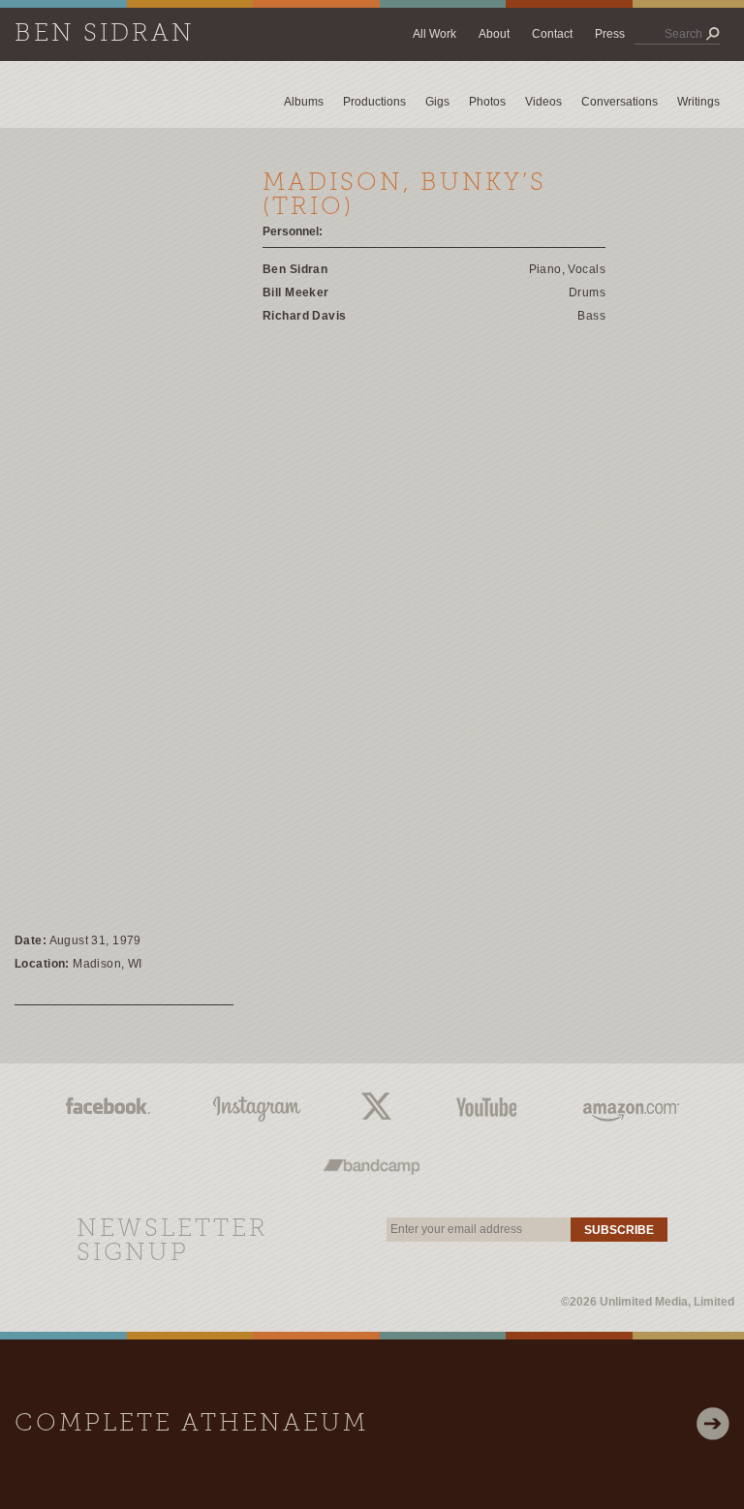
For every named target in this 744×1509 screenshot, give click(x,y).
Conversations (619, 101)
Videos (543, 101)
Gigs (437, 101)
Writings (698, 101)
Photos (487, 101)
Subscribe (619, 1230)
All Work (434, 34)
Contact (552, 34)
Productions (374, 101)
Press (610, 34)
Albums (304, 101)
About (494, 34)
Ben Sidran (105, 34)
